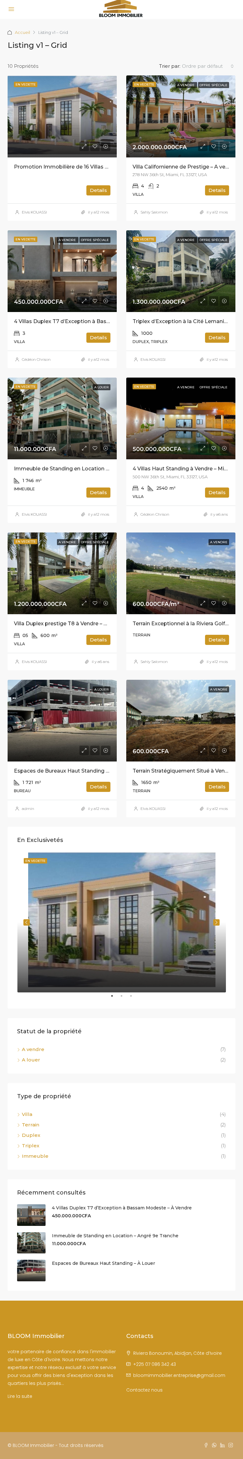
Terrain (30, 1125)
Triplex (30, 1146)
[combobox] (208, 66)
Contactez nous (144, 1390)
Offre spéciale (213, 85)
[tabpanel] (121, 922)
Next (216, 922)
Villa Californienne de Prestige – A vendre (185, 167)
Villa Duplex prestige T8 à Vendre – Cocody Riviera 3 (80, 624)
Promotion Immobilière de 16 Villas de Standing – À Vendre (89, 167)
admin (28, 808)
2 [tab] (125, 998)
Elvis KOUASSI (34, 212)
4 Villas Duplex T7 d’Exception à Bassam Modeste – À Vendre (92, 321)
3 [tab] (134, 998)
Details (98, 190)
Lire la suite (20, 1396)
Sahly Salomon (154, 212)
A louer (101, 387)
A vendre (186, 85)
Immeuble (35, 1156)
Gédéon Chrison (36, 359)
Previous (26, 922)
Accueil (22, 32)
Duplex (31, 1135)
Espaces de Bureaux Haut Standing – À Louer (71, 771)
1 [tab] (115, 998)
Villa (27, 1114)
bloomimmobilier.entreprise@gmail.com (179, 1375)
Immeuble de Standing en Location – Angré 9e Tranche (84, 469)
